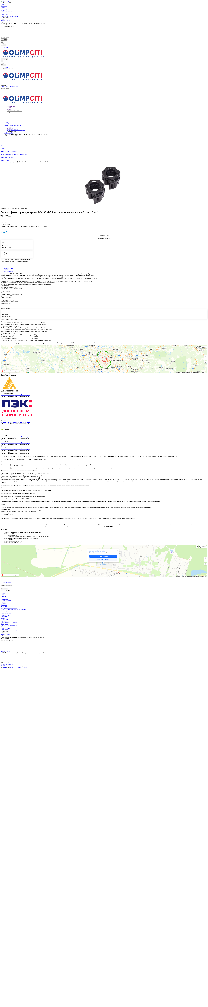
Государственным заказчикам (9, 608)
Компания (3, 596)
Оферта (3, 665)
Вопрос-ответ (4, 619)
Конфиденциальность (7, 664)
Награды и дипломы (6, 600)
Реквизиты (4, 606)
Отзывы (6, 269)
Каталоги (3, 603)
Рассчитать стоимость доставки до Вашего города (15, 395)
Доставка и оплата (9, 271)
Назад (9, 107)
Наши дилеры (4, 624)
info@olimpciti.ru (5, 20)
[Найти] (4, 45)
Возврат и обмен (5, 615)
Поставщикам (4, 616)
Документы (4, 605)
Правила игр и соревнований (9, 625)
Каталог (3, 593)
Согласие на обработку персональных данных (13, 609)
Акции (2, 594)
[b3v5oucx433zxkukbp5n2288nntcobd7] (103, 185)
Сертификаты (4, 599)
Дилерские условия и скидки (9, 622)
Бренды (3, 618)
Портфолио (4, 621)
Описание (7, 266)
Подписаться (4, 588)
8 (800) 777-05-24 (5, 14)
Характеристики (8, 268)
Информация (4, 610)
